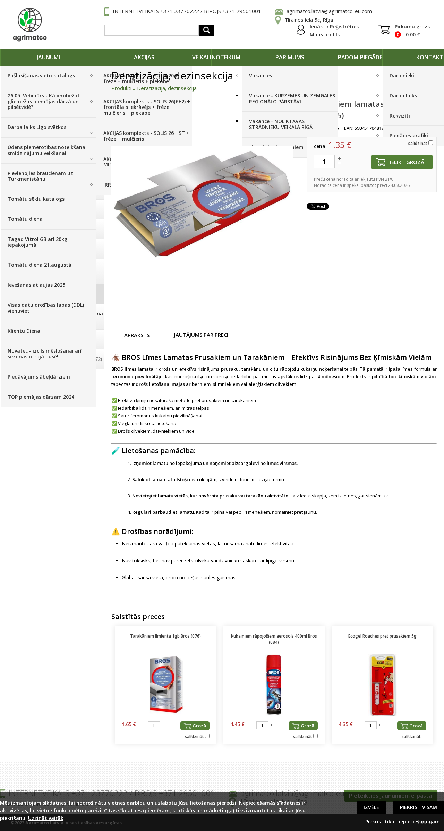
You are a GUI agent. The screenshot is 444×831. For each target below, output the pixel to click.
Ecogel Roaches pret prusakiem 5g (382, 636)
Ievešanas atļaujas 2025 (36, 285)
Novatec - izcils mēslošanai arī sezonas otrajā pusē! (45, 353)
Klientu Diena (24, 331)
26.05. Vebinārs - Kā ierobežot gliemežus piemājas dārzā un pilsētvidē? (44, 101)
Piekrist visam (418, 807)
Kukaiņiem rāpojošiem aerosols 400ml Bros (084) (274, 639)
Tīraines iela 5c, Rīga (308, 19)
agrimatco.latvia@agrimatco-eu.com (329, 11)
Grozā (199, 725)
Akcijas (144, 57)
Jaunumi (48, 57)
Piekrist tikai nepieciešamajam (402, 821)
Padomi (349, 57)
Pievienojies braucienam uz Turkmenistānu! (40, 176)
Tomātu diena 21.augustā (39, 264)
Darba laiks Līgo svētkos (37, 127)
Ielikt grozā (407, 161)
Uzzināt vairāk (45, 818)
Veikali (201, 57)
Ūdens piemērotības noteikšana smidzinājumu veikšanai (46, 150)
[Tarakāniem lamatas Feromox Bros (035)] (202, 202)
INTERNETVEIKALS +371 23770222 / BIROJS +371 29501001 (187, 11)
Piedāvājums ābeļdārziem (39, 376)
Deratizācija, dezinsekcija (167, 88)
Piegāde (371, 57)
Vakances (260, 75)
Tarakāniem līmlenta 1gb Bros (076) (165, 636)
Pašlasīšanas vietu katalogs (41, 75)
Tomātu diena (25, 219)
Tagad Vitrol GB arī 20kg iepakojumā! (37, 242)
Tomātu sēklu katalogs (36, 199)
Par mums (289, 57)
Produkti (121, 88)
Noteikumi (227, 57)
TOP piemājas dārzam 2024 (41, 396)
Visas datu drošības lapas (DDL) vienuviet (46, 308)
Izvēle (371, 807)
